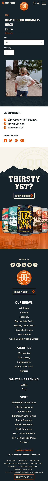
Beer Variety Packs (24, 321)
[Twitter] (10, 141)
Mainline (24, 312)
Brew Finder (22, 196)
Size (6, 38)
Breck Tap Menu (24, 429)
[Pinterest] (16, 141)
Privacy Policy (22, 460)
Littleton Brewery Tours (24, 402)
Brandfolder (12, 466)
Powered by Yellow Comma (28, 466)
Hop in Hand (24, 334)
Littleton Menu (24, 411)
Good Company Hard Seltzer (24, 338)
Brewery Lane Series (24, 325)
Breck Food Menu (24, 424)
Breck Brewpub (24, 420)
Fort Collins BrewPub (24, 433)
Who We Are (24, 353)
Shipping (8, 33)
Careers (24, 371)
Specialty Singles (24, 330)
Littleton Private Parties (24, 416)
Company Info (34, 460)
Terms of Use (11, 460)
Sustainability (24, 362)
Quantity (7, 48)
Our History (24, 357)
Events (24, 384)
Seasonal (24, 316)
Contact (24, 442)
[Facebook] (5, 141)
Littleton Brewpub (24, 407)
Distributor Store (36, 463)
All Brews (24, 308)
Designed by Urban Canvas (23, 469)
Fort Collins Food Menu (24, 438)
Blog (24, 389)
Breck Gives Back (24, 366)
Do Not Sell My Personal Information (16, 463)
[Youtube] (29, 265)
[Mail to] (22, 141)
